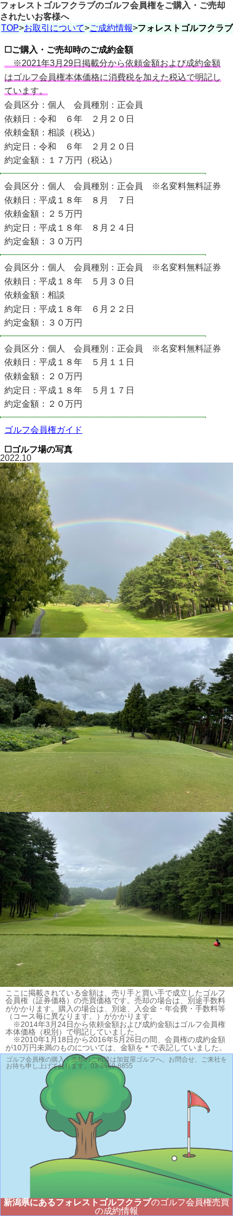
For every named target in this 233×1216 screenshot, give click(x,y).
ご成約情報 (111, 27)
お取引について (54, 27)
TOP (10, 27)
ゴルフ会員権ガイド (43, 429)
